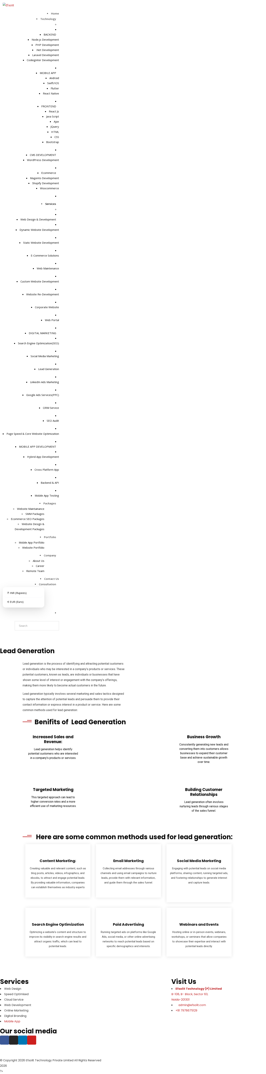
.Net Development (47, 50)
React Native (51, 93)
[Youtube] (31, 1040)
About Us (38, 561)
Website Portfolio (33, 547)
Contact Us (51, 579)
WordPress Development (43, 160)
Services (51, 204)
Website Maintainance (30, 509)
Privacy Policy (70, 1051)
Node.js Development (45, 39)
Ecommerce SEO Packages (27, 519)
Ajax (56, 121)
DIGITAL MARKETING (43, 333)
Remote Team (35, 571)
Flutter (55, 88)
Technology (48, 19)
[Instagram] (13, 1040)
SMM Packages (35, 514)
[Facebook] (4, 1040)
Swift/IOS (53, 83)
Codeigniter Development (43, 60)
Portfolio (50, 537)
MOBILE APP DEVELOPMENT (38, 446)
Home (55, 13)
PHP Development (47, 45)
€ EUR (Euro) (15, 602)
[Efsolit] (8, 5)
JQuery (54, 126)
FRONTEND (49, 106)
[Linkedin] (22, 1040)
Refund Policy (138, 1048)
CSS (56, 137)
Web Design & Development (38, 219)
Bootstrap (52, 142)
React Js (54, 111)
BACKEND (50, 34)
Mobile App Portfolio (31, 542)
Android (54, 78)
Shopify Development (45, 183)
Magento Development (44, 178)
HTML (55, 132)
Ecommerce (49, 173)
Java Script (52, 116)
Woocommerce (49, 188)
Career (40, 566)
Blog (29, 1051)
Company (50, 555)
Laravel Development (45, 55)
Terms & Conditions (109, 1048)
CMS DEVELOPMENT (43, 155)
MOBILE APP (48, 73)
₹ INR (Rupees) (17, 593)
